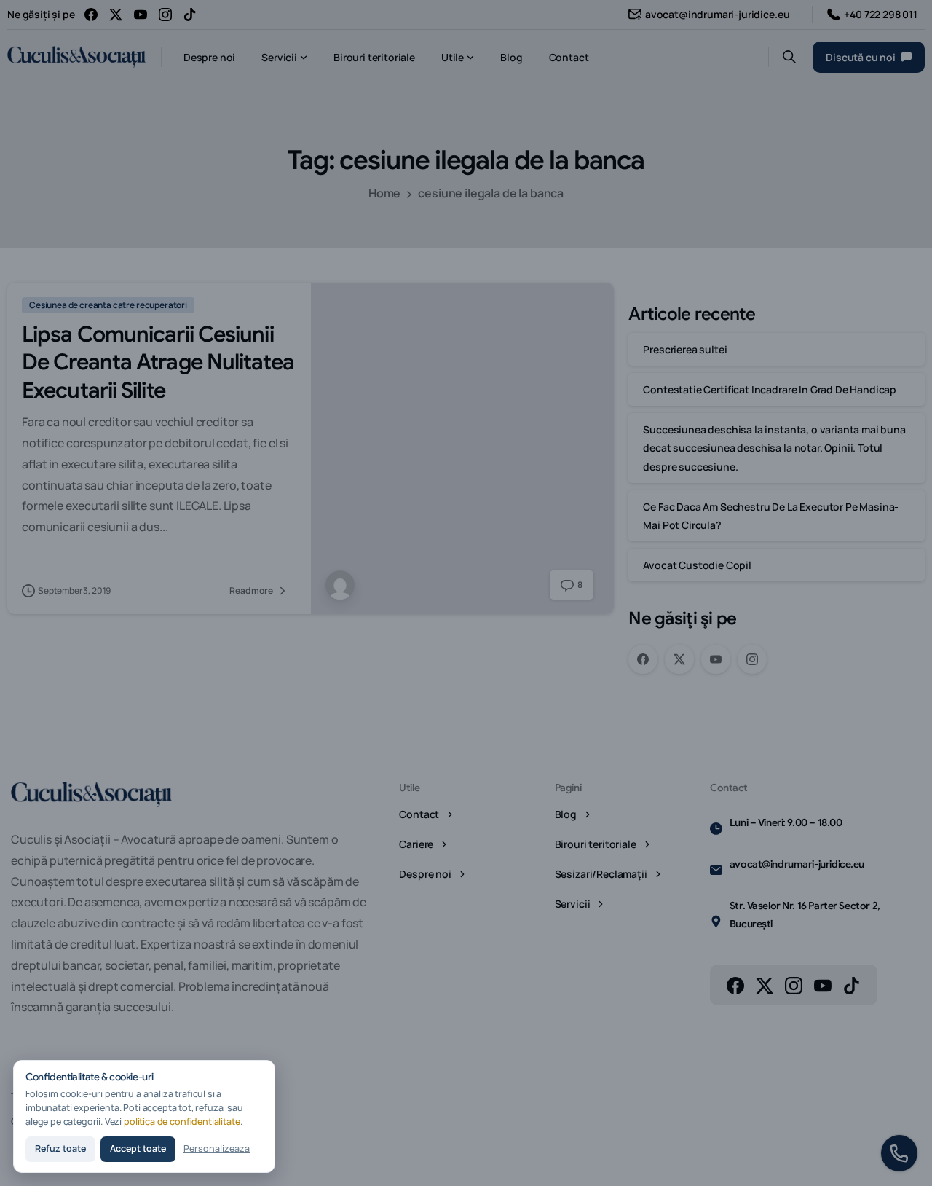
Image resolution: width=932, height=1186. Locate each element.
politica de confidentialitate (182, 1121)
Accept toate (138, 1148)
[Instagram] (165, 14)
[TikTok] (190, 14)
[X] (115, 14)
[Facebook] (91, 14)
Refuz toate (60, 1148)
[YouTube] (140, 14)
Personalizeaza (216, 1148)
